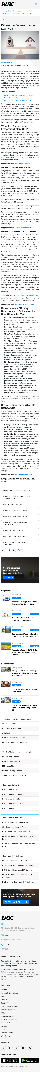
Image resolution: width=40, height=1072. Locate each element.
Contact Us (5, 1003)
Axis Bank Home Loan (11, 733)
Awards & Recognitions (9, 993)
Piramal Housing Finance (12, 771)
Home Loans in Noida (11, 799)
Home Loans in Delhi (10, 789)
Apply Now (8, 577)
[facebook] (3, 1048)
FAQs (3, 1013)
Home (3, 11)
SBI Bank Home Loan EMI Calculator (17, 861)
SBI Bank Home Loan (10, 724)
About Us (4, 990)
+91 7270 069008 (7, 949)
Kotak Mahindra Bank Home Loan (15, 742)
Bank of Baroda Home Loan (13, 738)
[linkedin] (10, 1048)
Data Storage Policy (8, 1010)
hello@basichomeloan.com (11, 940)
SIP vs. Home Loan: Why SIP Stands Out (19, 100)
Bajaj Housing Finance (11, 761)
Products (4, 1026)
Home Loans (18, 11)
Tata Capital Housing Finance (14, 775)
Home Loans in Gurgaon (12, 794)
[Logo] (8, 4)
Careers (4, 1000)
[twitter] (16, 1048)
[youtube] (23, 1048)
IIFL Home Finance (9, 766)
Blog (9, 11)
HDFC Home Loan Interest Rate (15, 822)
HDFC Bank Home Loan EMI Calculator (18, 870)
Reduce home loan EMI (23, 228)
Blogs (3, 996)
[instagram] (29, 1048)
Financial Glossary (8, 1016)
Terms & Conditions (8, 1033)
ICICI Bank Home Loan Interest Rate (16, 832)
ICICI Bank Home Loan (11, 728)
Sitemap (4, 1029)
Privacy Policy (6, 1023)
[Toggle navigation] (36, 4)
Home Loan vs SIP (11, 98)
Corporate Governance (9, 1006)
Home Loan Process (22, 164)
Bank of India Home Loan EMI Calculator (18, 882)
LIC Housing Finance (10, 757)
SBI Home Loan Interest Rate (14, 827)
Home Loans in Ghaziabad (12, 804)
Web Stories (5, 1036)
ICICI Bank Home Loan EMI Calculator (17, 865)
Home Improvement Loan (24, 304)
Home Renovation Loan (23, 474)
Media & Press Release (9, 1019)
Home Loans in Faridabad (12, 808)
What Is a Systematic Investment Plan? (18, 95)
